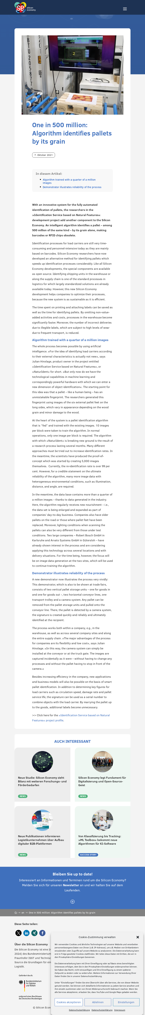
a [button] (125, 9)
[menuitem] (72, 901)
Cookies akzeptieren (69, 1002)
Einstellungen (126, 1002)
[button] (138, 937)
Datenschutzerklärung (79, 1009)
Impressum (119, 1009)
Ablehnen (98, 1002)
